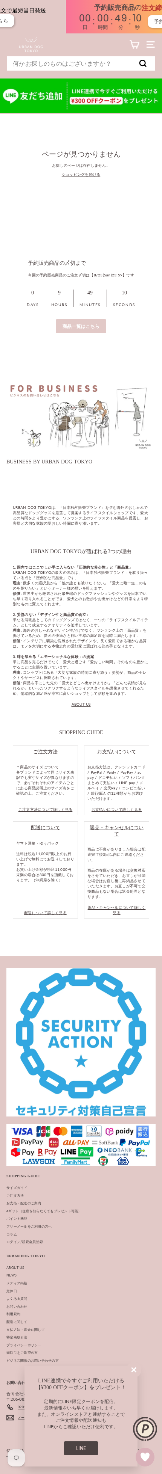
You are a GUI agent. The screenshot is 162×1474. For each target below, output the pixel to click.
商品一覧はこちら (81, 326)
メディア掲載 (17, 1283)
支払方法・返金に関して (25, 1330)
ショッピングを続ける (81, 174)
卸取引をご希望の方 (22, 1352)
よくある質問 (17, 1298)
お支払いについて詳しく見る (117, 809)
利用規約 (13, 1314)
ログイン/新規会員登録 (24, 1242)
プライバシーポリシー (23, 1345)
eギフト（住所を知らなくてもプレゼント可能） (44, 1211)
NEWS (11, 1275)
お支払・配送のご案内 (23, 1203)
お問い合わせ (17, 1306)
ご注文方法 (15, 1195)
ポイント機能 (17, 1218)
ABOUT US (81, 704)
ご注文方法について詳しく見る (45, 809)
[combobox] (81, 63)
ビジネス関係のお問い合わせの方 (32, 1360)
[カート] (134, 44)
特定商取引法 (17, 1337)
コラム (11, 1234)
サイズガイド (17, 1188)
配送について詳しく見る (45, 912)
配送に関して (17, 1322)
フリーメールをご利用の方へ (29, 1226)
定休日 (11, 1291)
